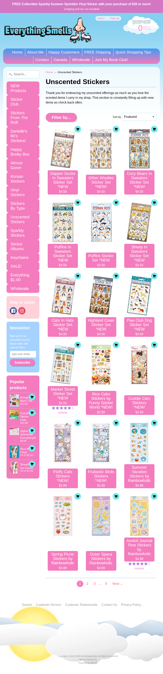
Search (27, 604)
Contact (42, 60)
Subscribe (22, 362)
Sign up (114, 18)
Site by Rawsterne (88, 659)
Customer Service (48, 604)
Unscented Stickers (20, 219)
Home (17, 52)
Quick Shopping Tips (133, 52)
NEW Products (18, 88)
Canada (60, 60)
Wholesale (81, 60)
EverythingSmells (89, 656)
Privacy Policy (131, 604)
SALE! (16, 266)
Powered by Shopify (88, 663)
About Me (35, 52)
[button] (62, 408)
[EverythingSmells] (48, 30)
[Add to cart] (32, 397)
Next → (118, 583)
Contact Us (109, 604)
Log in (100, 18)
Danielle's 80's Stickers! (19, 136)
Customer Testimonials (81, 604)
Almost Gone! (17, 165)
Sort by (117, 116)
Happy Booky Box (20, 151)
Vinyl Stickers (18, 192)
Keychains (20, 257)
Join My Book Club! (111, 60)
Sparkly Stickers (18, 232)
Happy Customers (64, 52)
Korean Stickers (18, 178)
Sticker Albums (17, 246)
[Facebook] (13, 310)
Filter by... (61, 117)
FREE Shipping (97, 52)
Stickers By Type (18, 205)
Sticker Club (17, 101)
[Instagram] (21, 310)
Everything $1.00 (20, 277)
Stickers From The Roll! (19, 118)
